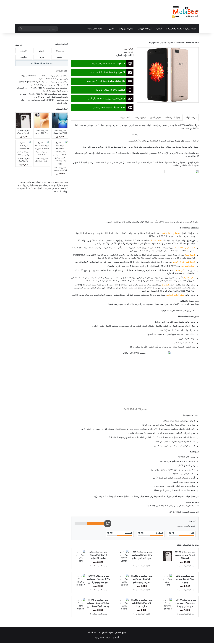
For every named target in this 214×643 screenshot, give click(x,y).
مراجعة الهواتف (144, 28)
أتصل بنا (115, 637)
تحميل (111, 28)
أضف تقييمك (124, 117)
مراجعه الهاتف (191, 117)
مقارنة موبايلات (126, 28)
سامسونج (60, 50)
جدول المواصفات (172, 117)
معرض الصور (155, 117)
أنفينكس (23, 50)
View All (18, 45)
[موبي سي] (185, 12)
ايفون (59, 57)
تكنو (179, 545)
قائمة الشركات (95, 28)
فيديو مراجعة (140, 117)
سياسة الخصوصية (102, 637)
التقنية (159, 28)
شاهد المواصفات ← (185, 565)
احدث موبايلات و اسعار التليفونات (181, 28)
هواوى (41, 50)
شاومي (24, 57)
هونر (42, 57)
